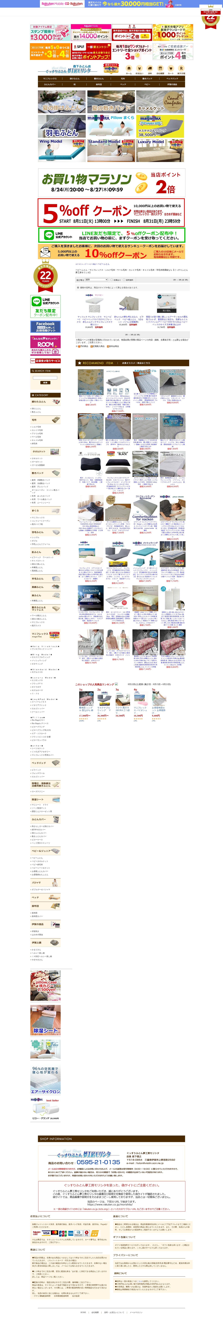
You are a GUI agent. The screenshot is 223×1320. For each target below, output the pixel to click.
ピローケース (37, 840)
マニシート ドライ (40, 805)
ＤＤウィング (37, 664)
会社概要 (95, 1312)
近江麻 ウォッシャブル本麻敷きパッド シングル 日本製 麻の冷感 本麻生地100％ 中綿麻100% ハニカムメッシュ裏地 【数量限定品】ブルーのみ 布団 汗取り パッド (145, 398)
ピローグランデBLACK (41, 730)
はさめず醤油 (37, 935)
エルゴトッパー (38, 708)
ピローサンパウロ (39, 740)
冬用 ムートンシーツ (41, 503)
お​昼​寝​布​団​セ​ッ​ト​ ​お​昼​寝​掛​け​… (158, 710)
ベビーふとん (37, 858)
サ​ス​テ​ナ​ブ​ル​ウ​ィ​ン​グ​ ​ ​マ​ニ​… (104, 710)
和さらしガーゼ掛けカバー (43, 826)
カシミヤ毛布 (37, 430)
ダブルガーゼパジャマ (41, 889)
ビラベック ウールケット (43, 557)
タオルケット (37, 458)
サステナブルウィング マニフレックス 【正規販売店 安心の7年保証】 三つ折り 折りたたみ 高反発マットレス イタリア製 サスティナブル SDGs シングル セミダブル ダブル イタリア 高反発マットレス (118, 574)
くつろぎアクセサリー (41, 752)
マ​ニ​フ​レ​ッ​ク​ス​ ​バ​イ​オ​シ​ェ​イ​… (140, 710)
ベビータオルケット (40, 861)
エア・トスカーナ (39, 733)
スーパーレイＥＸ (39, 702)
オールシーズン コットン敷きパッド (45, 491)
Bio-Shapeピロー (38, 720)
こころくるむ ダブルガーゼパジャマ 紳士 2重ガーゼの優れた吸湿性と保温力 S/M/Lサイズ (91, 658)
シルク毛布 (36, 427)
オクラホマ (36, 687)
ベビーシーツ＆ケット (41, 868)
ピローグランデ (38, 727)
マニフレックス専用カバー (43, 755)
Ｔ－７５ (35, 694)
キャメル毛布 (37, 440)
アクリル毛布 (37, 433)
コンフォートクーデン (41, 521)
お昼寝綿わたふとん (40, 875)
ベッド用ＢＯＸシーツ (41, 843)
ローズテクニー (38, 791)
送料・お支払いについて (114, 1312)
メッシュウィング (39, 660)
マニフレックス (38, 517)
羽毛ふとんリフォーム (41, 544)
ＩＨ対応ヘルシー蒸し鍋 (42, 956)
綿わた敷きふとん (39, 619)
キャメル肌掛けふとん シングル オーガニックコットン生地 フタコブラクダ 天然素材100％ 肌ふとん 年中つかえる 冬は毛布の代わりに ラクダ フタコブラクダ (118, 526)
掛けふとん (36, 409)
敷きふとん (36, 412)
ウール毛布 (36, 437)
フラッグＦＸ (37, 684)
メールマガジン (136, 1312)
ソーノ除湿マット (39, 808)
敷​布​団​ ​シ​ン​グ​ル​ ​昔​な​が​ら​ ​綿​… (86, 710)
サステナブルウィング (41, 657)
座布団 (34, 913)
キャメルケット (38, 561)
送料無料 (129, 280)
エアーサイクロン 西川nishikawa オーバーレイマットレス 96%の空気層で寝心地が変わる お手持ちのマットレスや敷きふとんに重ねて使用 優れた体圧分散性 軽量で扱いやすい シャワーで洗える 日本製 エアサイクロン (119, 402)
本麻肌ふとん (37, 567)
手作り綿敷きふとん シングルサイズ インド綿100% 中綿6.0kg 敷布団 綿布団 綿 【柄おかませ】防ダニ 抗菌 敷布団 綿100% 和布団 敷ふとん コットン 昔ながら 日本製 (173, 660)
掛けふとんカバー (39, 833)
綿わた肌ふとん (38, 564)
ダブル (34, 541)
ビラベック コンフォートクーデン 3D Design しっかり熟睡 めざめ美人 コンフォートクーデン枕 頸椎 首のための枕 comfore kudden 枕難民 (146, 526)
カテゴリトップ (81, 264)
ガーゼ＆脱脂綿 (38, 465)
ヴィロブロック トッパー (42, 649)
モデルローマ (37, 690)
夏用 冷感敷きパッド (41, 483)
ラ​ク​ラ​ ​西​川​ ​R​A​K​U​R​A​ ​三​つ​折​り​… (123, 710)
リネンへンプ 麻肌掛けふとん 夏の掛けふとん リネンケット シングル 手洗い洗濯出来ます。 (172, 398)
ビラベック (36, 770)
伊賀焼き (35, 931)
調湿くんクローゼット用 (42, 811)
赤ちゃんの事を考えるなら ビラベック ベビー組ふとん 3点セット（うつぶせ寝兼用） (129, 319)
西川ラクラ (36, 626)
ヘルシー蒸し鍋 (38, 953)
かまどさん (36, 950)
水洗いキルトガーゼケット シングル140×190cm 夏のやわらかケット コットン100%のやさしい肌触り (91, 442)
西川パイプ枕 (37, 524)
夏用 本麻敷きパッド (41, 480)
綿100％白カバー (39, 830)
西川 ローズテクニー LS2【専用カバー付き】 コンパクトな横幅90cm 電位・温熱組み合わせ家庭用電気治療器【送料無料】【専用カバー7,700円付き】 (118, 616)
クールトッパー (38, 712)
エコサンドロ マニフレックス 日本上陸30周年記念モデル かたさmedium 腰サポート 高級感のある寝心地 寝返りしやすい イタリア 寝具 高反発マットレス (91, 616)
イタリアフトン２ (39, 705)
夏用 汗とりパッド (40, 487)
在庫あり (117, 280)
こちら (139, 1281)
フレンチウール (38, 773)
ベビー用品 (92, 264)
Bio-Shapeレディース (40, 723)
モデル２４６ (37, 672)
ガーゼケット (37, 462)
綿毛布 (34, 443)
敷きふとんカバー (39, 836)
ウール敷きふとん (39, 615)
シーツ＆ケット (38, 748)
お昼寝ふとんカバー (40, 871)
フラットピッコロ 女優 (41, 737)
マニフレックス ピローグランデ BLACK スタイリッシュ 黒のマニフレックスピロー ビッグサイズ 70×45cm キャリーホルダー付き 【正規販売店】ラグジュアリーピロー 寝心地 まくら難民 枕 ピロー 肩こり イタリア (118, 484)
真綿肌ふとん (37, 571)
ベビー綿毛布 (37, 865)
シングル (35, 537)
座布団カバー (37, 916)
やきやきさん (37, 960)
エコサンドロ (37, 680)
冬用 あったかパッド (41, 496)
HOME (83, 1312)
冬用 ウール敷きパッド (42, 499)
